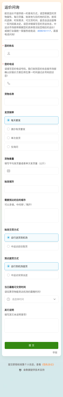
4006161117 (44, 31)
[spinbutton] (31, 170)
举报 (55, 352)
